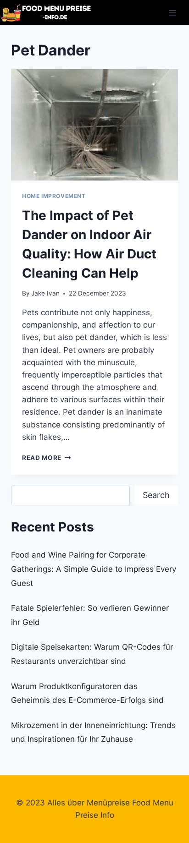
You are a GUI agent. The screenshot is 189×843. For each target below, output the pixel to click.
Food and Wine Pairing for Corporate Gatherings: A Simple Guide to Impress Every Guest (93, 568)
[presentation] (94, 125)
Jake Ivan (45, 293)
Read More (46, 457)
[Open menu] (172, 12)
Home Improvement (54, 195)
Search (156, 495)
